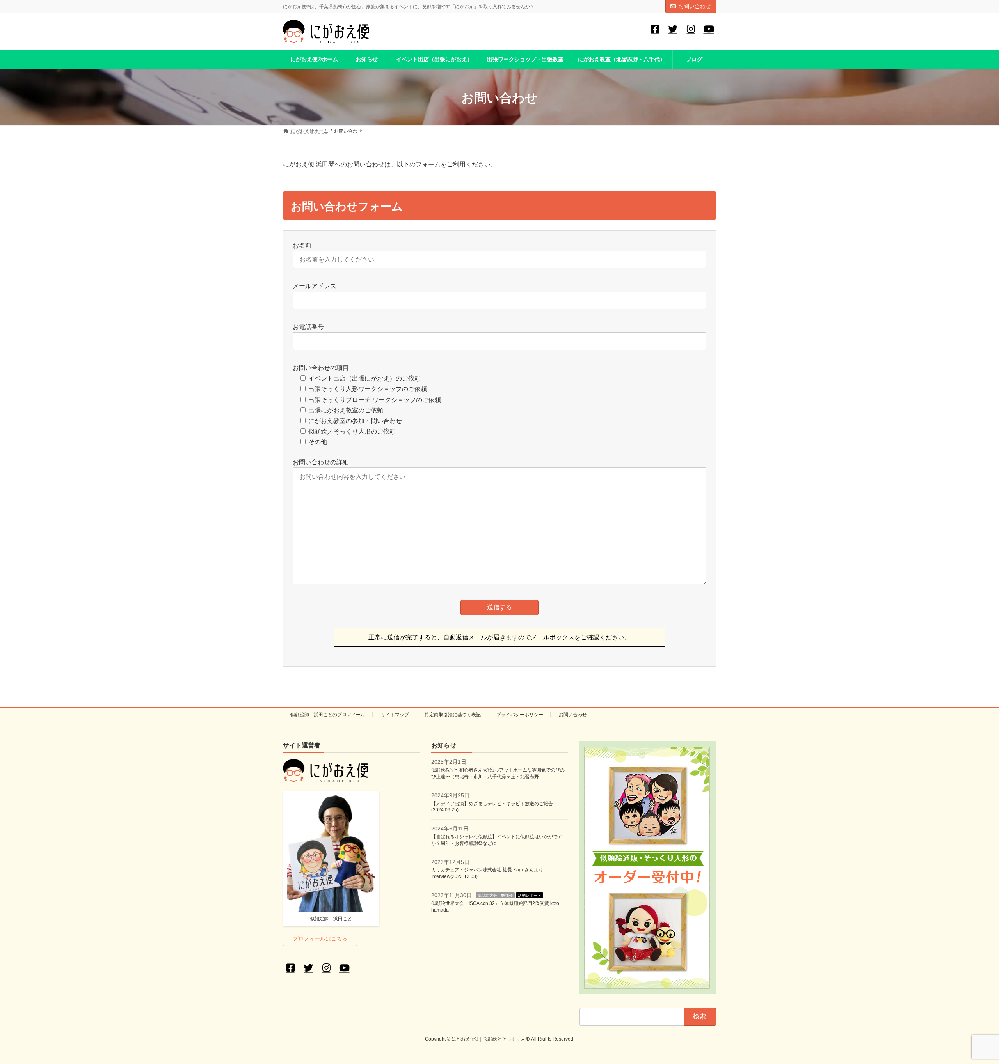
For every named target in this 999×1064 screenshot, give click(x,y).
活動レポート (529, 895)
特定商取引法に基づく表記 (453, 714)
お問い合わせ (694, 6)
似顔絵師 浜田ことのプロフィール (327, 714)
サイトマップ (395, 714)
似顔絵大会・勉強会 (495, 895)
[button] (320, 939)
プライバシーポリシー (519, 714)
